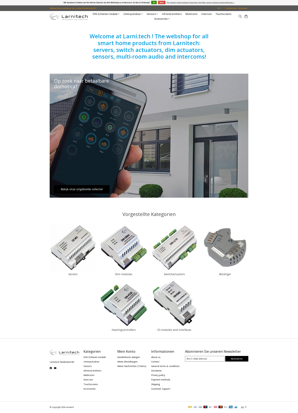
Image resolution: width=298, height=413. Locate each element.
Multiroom (191, 14)
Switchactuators (174, 274)
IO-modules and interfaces (174, 330)
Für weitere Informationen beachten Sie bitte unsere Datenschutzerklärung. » (201, 3)
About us (155, 357)
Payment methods (160, 379)
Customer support (160, 388)
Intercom (206, 14)
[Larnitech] (69, 16)
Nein (162, 3)
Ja (154, 3)
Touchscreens (223, 14)
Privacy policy (158, 375)
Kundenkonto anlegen (128, 357)
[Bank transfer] (200, 407)
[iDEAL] (190, 407)
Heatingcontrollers (124, 330)
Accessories (90, 388)
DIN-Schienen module (95, 357)
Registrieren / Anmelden (236, 8)
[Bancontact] (210, 407)
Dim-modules (123, 274)
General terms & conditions (165, 366)
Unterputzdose (91, 361)
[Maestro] (205, 407)
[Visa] (195, 407)
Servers (72, 274)
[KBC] (236, 407)
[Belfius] (226, 407)
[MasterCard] (221, 407)
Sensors (88, 366)
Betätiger (225, 274)
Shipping (155, 384)
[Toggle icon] (240, 16)
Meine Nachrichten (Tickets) (131, 366)
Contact (155, 361)
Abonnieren (237, 358)
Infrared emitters (172, 14)
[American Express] (231, 407)
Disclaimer (156, 370)
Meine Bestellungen (127, 361)
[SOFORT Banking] (215, 407)
